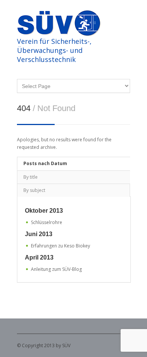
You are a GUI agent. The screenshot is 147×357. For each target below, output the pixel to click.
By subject (34, 190)
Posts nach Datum (45, 163)
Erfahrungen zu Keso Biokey (60, 246)
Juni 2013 (38, 234)
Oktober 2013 (44, 210)
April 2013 (39, 257)
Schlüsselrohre (46, 222)
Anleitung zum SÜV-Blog (56, 269)
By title (30, 177)
